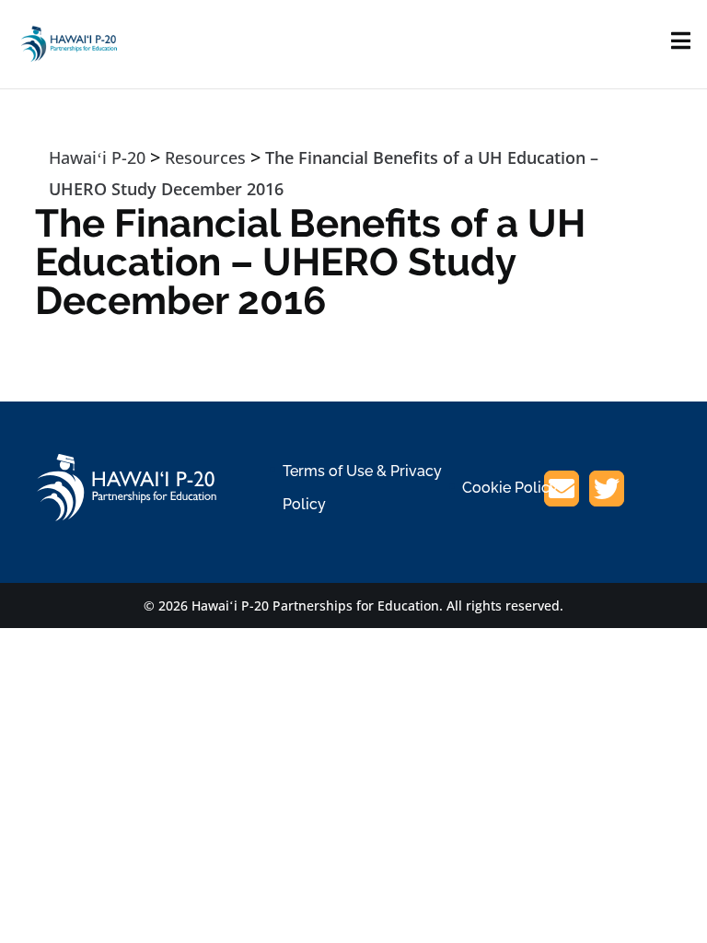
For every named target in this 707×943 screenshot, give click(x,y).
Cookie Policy (510, 487)
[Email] (561, 491)
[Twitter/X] (606, 491)
